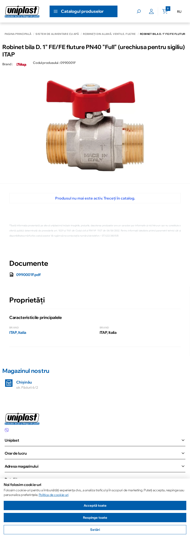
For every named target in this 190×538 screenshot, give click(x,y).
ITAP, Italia (17, 332)
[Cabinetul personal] (151, 11)
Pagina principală (18, 34)
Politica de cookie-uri (54, 495)
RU (179, 12)
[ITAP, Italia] (21, 64)
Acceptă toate (95, 505)
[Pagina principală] (22, 11)
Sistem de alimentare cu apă (57, 34)
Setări (95, 530)
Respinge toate (95, 517)
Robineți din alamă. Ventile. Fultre (109, 34)
